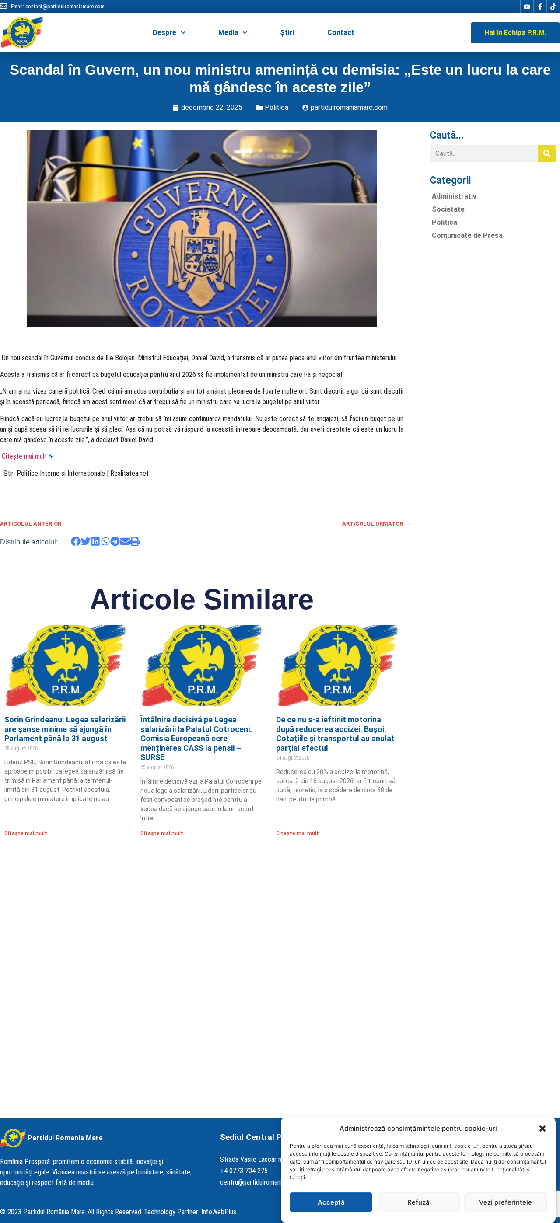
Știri (287, 32)
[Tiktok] (553, 6)
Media (228, 32)
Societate (448, 209)
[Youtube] (526, 6)
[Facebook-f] (539, 6)
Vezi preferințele (505, 1202)
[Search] (547, 153)
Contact (340, 32)
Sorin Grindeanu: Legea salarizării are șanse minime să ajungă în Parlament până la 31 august (65, 729)
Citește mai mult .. (27, 833)
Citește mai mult (24, 456)
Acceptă (331, 1202)
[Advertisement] (492, 378)
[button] (542, 1128)
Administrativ (454, 196)
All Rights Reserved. (115, 1212)
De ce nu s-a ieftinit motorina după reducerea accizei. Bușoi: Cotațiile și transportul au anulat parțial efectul (335, 734)
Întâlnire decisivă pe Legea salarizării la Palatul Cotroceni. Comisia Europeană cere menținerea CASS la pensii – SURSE (196, 738)
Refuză (418, 1202)
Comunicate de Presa (467, 235)
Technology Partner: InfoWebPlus (190, 1212)
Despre (164, 32)
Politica (276, 107)
